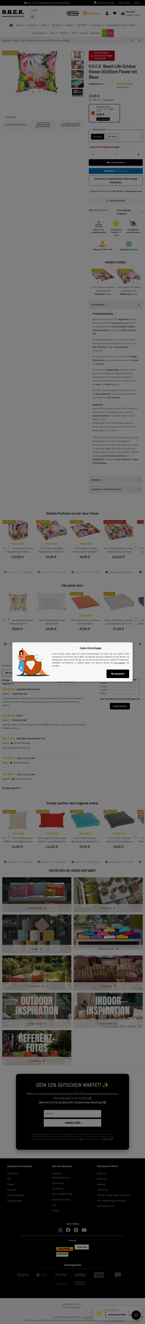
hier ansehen (119, 662)
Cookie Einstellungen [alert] (90, 648)
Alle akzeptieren (117, 673)
